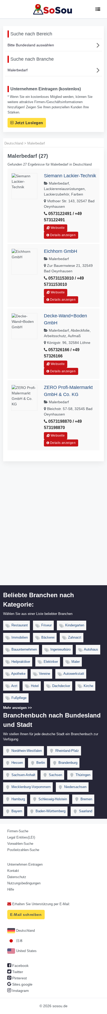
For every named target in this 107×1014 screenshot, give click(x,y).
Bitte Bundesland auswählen (31, 45)
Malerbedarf (18, 70)
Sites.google (21, 984)
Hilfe (10, 889)
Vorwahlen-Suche (20, 844)
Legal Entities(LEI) (21, 837)
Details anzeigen (62, 235)
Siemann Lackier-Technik (70, 175)
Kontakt (13, 871)
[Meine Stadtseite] (53, 9)
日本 (19, 941)
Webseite (57, 228)
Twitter (17, 972)
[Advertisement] (53, 529)
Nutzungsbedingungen (24, 883)
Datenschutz (16, 877)
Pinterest (19, 978)
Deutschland (25, 931)
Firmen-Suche (17, 831)
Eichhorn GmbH (60, 251)
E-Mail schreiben (26, 914)
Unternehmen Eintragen (25, 864)
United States (26, 951)
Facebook (20, 965)
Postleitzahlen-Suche (23, 850)
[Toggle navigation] (98, 9)
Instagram (20, 990)
